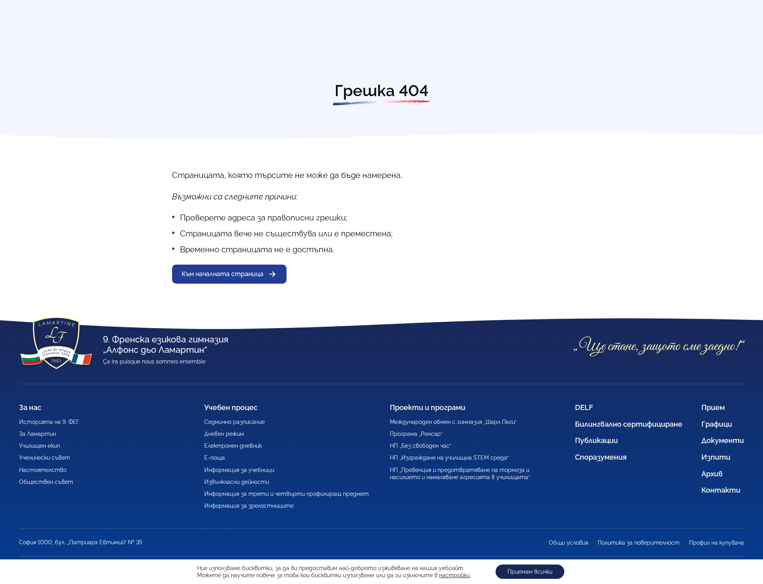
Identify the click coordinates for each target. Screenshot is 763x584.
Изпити (715, 457)
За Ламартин (37, 434)
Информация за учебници (239, 470)
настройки (454, 575)
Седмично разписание (234, 422)
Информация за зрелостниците (249, 506)
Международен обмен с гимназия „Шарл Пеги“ (453, 422)
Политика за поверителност (639, 543)
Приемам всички (529, 572)
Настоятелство (42, 470)
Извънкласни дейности (236, 482)
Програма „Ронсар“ (416, 434)
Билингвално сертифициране (628, 424)
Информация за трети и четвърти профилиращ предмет (286, 494)
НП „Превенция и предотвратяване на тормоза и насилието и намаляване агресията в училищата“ (460, 473)
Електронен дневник (233, 446)
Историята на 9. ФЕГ (49, 422)
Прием (713, 407)
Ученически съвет (44, 457)
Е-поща (214, 457)
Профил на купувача (716, 543)
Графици (716, 424)
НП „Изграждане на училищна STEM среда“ (449, 457)
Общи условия (568, 543)
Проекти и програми (427, 407)
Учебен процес (231, 407)
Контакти (720, 490)
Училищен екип (39, 446)
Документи (722, 440)
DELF (584, 407)
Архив (712, 474)
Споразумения (601, 457)
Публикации (596, 440)
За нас (30, 407)
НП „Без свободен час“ (420, 446)
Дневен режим (224, 434)
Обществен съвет (46, 482)
